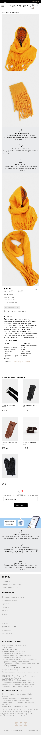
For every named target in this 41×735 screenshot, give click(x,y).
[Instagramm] (21, 726)
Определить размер (9, 600)
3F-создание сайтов (33, 730)
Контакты (5, 607)
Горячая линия (7, 633)
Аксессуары (14, 12)
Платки (27, 362)
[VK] (16, 726)
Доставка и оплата (9, 627)
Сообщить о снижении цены (15, 311)
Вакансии (5, 614)
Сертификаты (7, 630)
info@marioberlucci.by (10, 587)
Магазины (5, 611)
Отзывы (5, 623)
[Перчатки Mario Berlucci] (10, 466)
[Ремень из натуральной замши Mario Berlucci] (31, 429)
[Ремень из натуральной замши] (10, 391)
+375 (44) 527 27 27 (8, 581)
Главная (5, 12)
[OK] (25, 726)
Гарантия (5, 604)
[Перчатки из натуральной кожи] (31, 391)
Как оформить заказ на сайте (13, 597)
